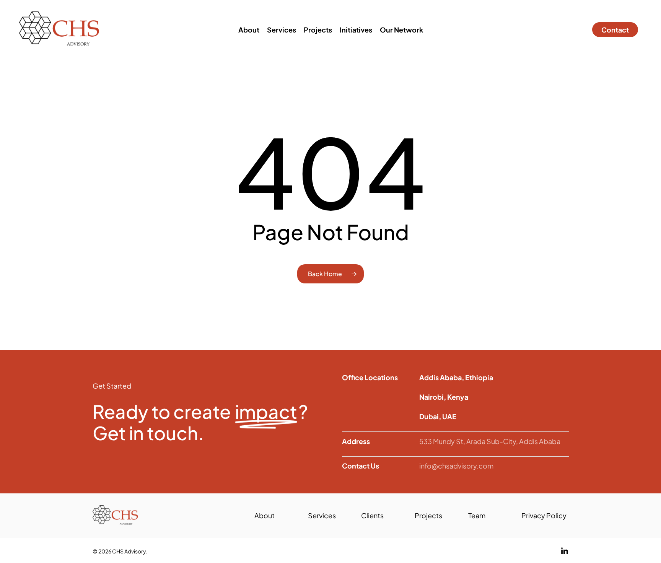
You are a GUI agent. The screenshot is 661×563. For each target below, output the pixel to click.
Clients (372, 515)
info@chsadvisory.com (456, 465)
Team (476, 515)
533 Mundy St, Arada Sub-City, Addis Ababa (489, 441)
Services (322, 515)
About (264, 515)
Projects (428, 515)
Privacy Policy (544, 515)
